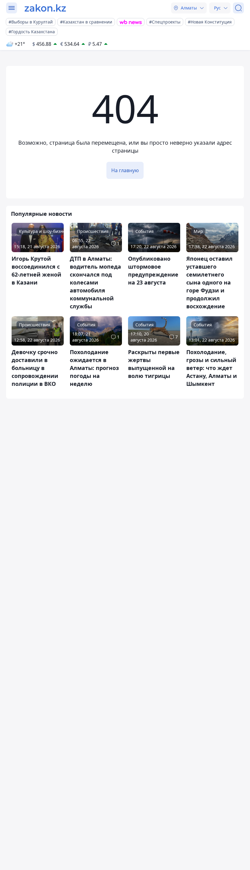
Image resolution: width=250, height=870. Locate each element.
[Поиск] (238, 7)
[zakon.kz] (45, 8)
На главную (125, 170)
